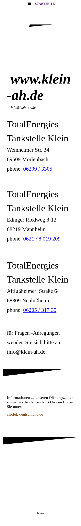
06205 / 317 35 (39, 310)
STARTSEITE (45, 3)
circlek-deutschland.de (25, 414)
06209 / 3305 (37, 169)
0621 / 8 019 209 (42, 239)
